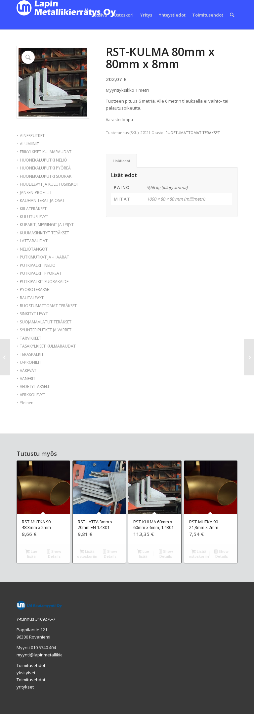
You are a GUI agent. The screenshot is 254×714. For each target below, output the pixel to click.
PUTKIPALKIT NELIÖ (38, 265)
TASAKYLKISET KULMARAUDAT (48, 346)
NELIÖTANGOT (34, 249)
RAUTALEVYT (32, 298)
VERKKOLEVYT (32, 395)
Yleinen (26, 402)
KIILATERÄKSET (33, 209)
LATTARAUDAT (34, 241)
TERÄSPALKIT (32, 354)
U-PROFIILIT (30, 362)
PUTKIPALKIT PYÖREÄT (41, 273)
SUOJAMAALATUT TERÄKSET (45, 322)
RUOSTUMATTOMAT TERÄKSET (48, 306)
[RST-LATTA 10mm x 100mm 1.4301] (249, 357)
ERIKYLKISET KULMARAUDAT (45, 152)
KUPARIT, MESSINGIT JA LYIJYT (47, 224)
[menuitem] (99, 14)
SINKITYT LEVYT (34, 313)
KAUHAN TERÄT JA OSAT (42, 200)
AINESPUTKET (32, 135)
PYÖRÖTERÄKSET (35, 289)
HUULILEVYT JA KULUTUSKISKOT (49, 184)
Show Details (55, 554)
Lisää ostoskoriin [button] (87, 554)
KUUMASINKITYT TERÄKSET (44, 233)
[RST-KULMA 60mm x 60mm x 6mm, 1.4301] (5, 357)
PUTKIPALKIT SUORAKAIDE (44, 281)
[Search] (232, 14)
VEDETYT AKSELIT (35, 386)
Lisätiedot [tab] (121, 160)
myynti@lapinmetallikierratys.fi (47, 655)
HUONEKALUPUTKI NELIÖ (43, 160)
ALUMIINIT (29, 144)
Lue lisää (32, 554)
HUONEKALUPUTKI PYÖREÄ (45, 168)
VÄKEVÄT (28, 370)
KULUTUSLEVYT (34, 216)
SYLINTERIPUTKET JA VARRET (45, 330)
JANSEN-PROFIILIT (36, 192)
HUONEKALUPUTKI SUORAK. (46, 176)
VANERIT (27, 378)
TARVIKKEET (30, 338)
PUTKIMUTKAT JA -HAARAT (44, 257)
